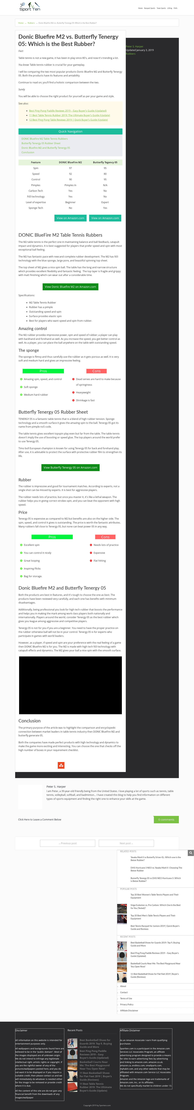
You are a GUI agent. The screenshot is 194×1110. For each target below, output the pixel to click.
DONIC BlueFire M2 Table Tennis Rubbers (45, 138)
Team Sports (161, 8)
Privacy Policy (126, 1005)
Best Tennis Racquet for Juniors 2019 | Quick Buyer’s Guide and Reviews (155, 927)
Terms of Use (126, 999)
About (123, 986)
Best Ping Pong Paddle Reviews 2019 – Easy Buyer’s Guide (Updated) (68, 110)
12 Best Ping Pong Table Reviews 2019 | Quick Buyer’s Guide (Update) (68, 119)
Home (140, 8)
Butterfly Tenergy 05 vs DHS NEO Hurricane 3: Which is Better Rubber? (156, 879)
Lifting (169, 8)
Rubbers (31, 23)
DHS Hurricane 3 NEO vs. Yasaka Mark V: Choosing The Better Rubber (156, 869)
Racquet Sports (149, 8)
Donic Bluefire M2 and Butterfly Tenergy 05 (46, 147)
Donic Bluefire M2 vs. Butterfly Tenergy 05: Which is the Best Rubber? (66, 23)
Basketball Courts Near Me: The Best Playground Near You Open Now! (155, 965)
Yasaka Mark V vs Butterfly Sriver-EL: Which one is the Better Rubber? (156, 859)
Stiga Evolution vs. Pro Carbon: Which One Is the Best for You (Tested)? (156, 906)
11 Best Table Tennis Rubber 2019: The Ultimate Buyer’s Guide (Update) (69, 115)
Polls (175, 8)
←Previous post (68, 843)
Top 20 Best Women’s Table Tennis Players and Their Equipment (155, 896)
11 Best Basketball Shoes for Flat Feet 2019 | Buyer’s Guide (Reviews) (155, 975)
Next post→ (126, 843)
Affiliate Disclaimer (129, 1011)
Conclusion (28, 152)
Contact (124, 993)
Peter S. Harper (134, 46)
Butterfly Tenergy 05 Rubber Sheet (41, 143)
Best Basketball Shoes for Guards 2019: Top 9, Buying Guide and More (155, 944)
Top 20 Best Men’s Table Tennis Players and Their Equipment (153, 917)
